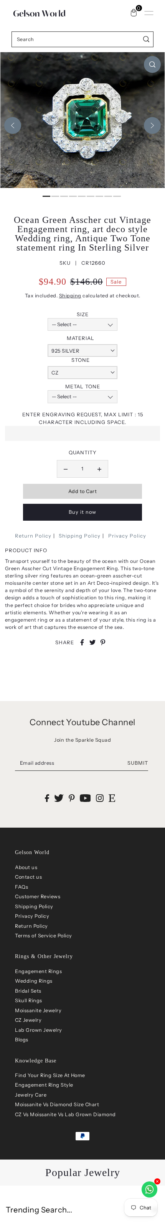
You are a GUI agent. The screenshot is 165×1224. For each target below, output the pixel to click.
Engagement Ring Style (44, 1085)
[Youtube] (85, 798)
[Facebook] (47, 798)
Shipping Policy (80, 536)
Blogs (21, 1040)
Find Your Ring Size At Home (50, 1075)
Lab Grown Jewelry (38, 1030)
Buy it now (82, 512)
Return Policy (33, 536)
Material (80, 338)
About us (26, 867)
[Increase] (99, 468)
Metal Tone (82, 386)
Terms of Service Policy (43, 936)
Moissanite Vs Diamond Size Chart (57, 1104)
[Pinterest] (72, 798)
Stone (80, 360)
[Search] (146, 39)
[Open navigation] (148, 13)
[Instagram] (100, 798)
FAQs (21, 887)
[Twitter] (59, 798)
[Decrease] (65, 468)
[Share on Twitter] (92, 642)
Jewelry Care (30, 1095)
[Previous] (12, 125)
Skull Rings (28, 1000)
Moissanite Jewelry (38, 1010)
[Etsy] (112, 798)
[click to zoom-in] (152, 64)
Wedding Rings (34, 981)
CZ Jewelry (28, 1020)
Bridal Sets (28, 991)
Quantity (83, 452)
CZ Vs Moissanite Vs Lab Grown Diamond (65, 1114)
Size (83, 314)
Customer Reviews (37, 896)
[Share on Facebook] (82, 642)
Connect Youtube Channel (82, 722)
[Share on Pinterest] (103, 642)
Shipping (70, 296)
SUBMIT (137, 763)
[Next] (152, 125)
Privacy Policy (127, 536)
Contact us (28, 877)
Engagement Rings (38, 971)
